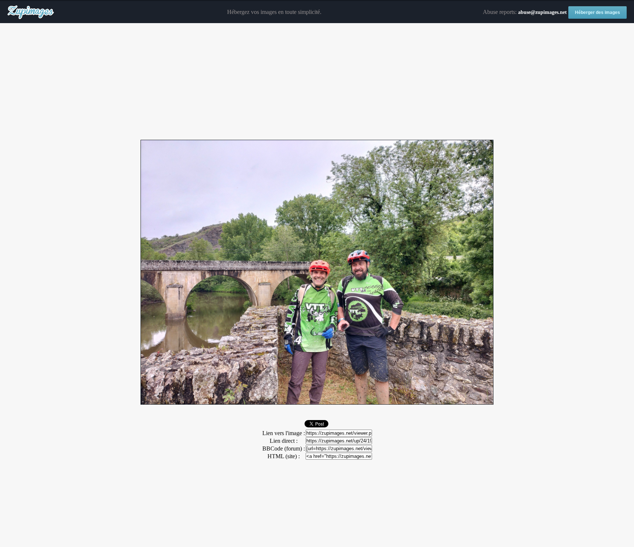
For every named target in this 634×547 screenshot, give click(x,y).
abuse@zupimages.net (542, 12)
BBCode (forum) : (283, 448)
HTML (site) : (283, 456)
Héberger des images (597, 12)
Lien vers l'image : (283, 433)
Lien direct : (284, 441)
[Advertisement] (317, 81)
